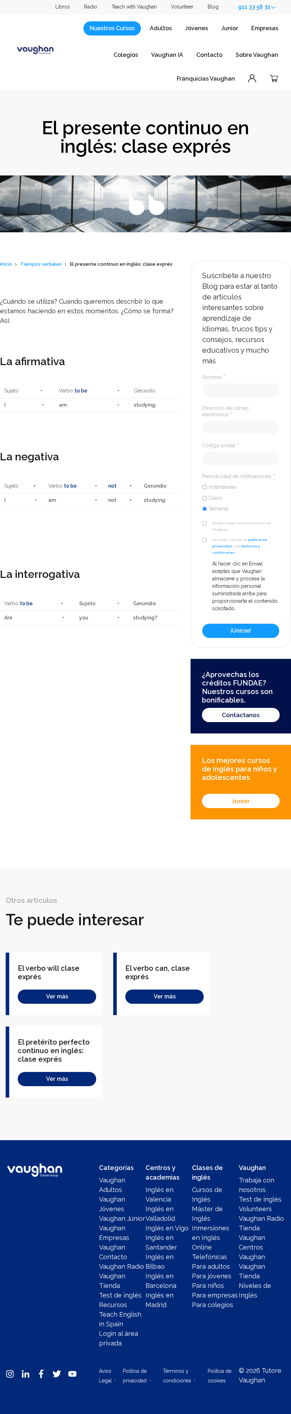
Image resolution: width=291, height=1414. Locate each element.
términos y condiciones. (236, 549)
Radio (90, 7)
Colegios (126, 55)
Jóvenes (196, 28)
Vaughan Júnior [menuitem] (122, 1218)
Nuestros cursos (112, 28)
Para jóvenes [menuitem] (211, 1276)
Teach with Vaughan (134, 7)
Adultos (161, 28)
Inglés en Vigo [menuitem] (167, 1228)
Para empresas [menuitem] (215, 1295)
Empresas (264, 28)
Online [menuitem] (202, 1247)
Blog (213, 7)
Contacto (209, 55)
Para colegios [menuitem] (212, 1305)
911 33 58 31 (254, 7)
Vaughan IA (167, 55)
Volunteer (182, 7)
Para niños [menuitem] (208, 1285)
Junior (229, 28)
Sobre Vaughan (257, 55)
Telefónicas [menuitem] (209, 1257)
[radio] (240, 486)
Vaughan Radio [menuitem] (121, 1266)
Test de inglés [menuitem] (120, 1295)
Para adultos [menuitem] (211, 1266)
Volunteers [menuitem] (255, 1209)
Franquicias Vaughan (206, 78)
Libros (62, 7)
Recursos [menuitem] (113, 1305)
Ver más (57, 996)
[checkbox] (240, 497)
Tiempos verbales (41, 264)
